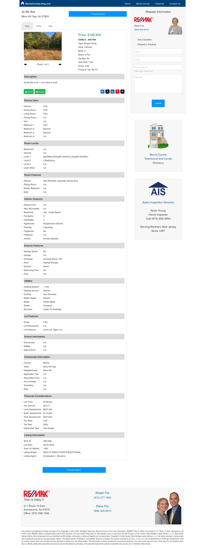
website (28, 531)
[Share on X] (107, 92)
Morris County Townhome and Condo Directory (158, 159)
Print (29, 91)
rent (130, 544)
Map (50, 26)
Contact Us (175, 3)
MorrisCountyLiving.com (38, 3)
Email (41, 91)
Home (127, 3)
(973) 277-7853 (102, 497)
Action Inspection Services (158, 202)
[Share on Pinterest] (117, 92)
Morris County (142, 3)
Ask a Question (144, 39)
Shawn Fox (102, 493)
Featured (159, 3)
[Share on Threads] (122, 92)
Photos (39, 26)
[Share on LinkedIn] (112, 92)
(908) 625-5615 (141, 29)
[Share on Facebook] (102, 92)
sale (123, 544)
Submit (158, 103)
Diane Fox (102, 506)
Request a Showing (146, 44)
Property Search (98, 14)
